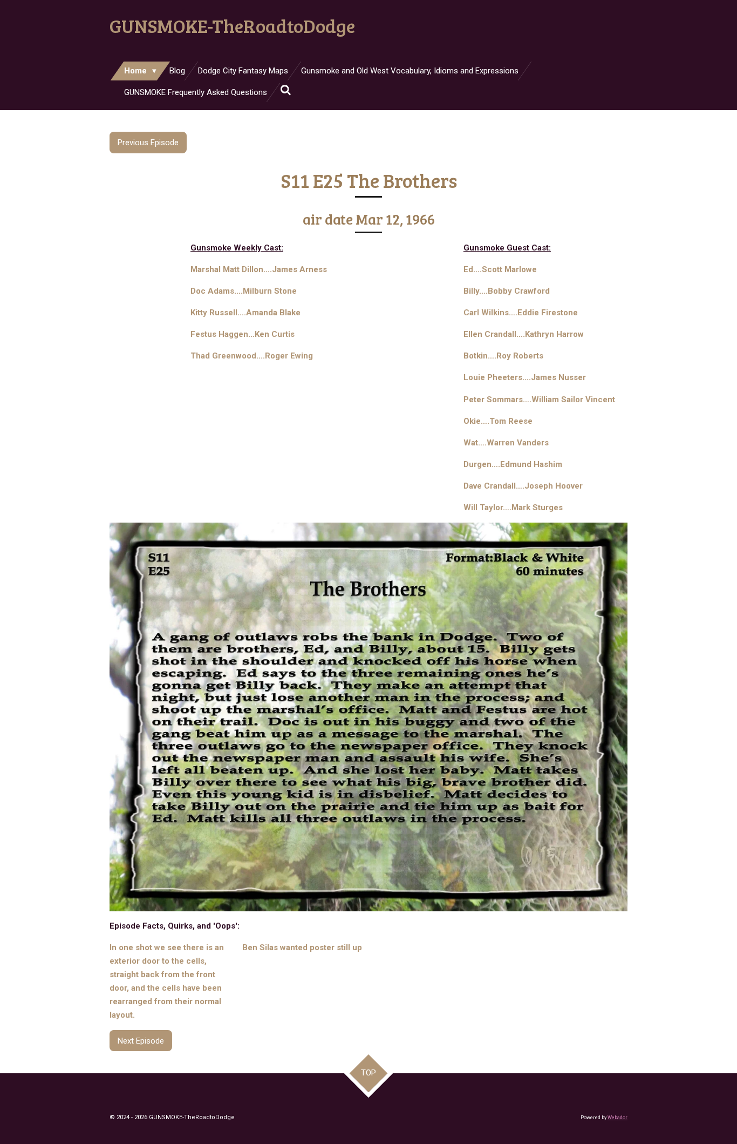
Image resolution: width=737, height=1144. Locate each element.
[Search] (286, 90)
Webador (617, 1117)
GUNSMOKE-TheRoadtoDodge (232, 25)
